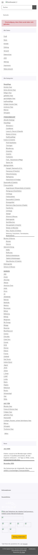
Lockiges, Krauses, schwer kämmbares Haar (17, 420)
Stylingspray (10, 176)
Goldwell (6, 356)
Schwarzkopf (8, 393)
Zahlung (6, 47)
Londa (6, 379)
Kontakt (6, 43)
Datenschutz (7, 54)
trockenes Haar (8, 107)
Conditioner (9, 128)
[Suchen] (34, 7)
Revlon (6, 390)
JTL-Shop (22, 552)
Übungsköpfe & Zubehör (13, 225)
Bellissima (7, 314)
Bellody (6, 316)
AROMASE (7, 297)
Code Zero (7, 339)
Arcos (5, 291)
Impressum (7, 65)
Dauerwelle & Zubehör (11, 182)
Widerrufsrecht (8, 69)
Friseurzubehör (8, 185)
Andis (5, 288)
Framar (6, 353)
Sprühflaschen (10, 222)
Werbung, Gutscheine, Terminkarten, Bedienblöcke (17, 234)
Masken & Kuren (11, 134)
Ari (4, 294)
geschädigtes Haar (9, 98)
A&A (5, 274)
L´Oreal (6, 373)
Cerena (6, 334)
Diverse (6, 348)
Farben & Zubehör (9, 140)
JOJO (5, 368)
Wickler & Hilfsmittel (12, 228)
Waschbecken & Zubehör (14, 261)
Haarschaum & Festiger (13, 179)
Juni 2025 (7, 449)
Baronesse (7, 308)
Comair (6, 342)
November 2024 (9, 463)
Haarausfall (7, 417)
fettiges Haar (8, 93)
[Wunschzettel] (31, 2)
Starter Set (9, 162)
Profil (5, 36)
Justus (6, 370)
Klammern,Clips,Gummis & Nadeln (16, 205)
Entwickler (9, 151)
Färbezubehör (10, 196)
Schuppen (7, 112)
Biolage (6, 325)
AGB (5, 58)
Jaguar (6, 365)
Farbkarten (9, 157)
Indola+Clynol (8, 362)
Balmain (6, 299)
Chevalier (7, 336)
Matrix (6, 382)
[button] (28, 2)
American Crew (8, 285)
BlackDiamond (8, 331)
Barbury (6, 305)
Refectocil (7, 387)
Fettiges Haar (8, 412)
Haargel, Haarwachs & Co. (14, 168)
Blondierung (9, 148)
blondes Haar (8, 87)
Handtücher (9, 208)
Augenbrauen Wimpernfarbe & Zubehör (18, 188)
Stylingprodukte (8, 165)
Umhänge (9, 194)
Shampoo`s (9, 125)
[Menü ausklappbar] (3, 1)
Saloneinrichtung (9, 247)
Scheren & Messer (11, 216)
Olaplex (6, 385)
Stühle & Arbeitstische (12, 255)
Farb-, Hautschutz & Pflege (14, 159)
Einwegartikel (10, 202)
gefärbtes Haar (8, 95)
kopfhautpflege (8, 101)
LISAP (6, 376)
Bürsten (8, 241)
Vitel (5, 396)
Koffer (8, 250)
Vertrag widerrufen (19, 537)
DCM (5, 345)
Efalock (6, 351)
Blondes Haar (8, 406)
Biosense (6, 328)
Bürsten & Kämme (9, 238)
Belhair (6, 311)
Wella (5, 399)
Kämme (8, 244)
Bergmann (7, 319)
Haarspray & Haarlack (13, 171)
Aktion (6, 433)
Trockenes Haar (9, 429)
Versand (6, 51)
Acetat (6, 277)
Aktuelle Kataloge (9, 120)
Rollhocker (9, 252)
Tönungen (9, 145)
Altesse (6, 282)
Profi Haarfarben (11, 142)
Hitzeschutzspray (11, 174)
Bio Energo (7, 322)
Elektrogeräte (10, 219)
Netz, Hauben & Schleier (13, 230)
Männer (6, 110)
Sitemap (6, 61)
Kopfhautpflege (10, 137)
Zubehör (8, 154)
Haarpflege (7, 123)
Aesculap (6, 280)
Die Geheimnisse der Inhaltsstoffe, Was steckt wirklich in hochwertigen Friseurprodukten (18, 469)
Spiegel (8, 213)
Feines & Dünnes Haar (11, 409)
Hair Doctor (7, 359)
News (5, 40)
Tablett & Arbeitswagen (13, 258)
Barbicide (6, 302)
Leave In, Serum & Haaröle (14, 131)
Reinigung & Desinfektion (14, 191)
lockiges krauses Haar (10, 104)
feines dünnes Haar (10, 90)
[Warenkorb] (34, 2)
